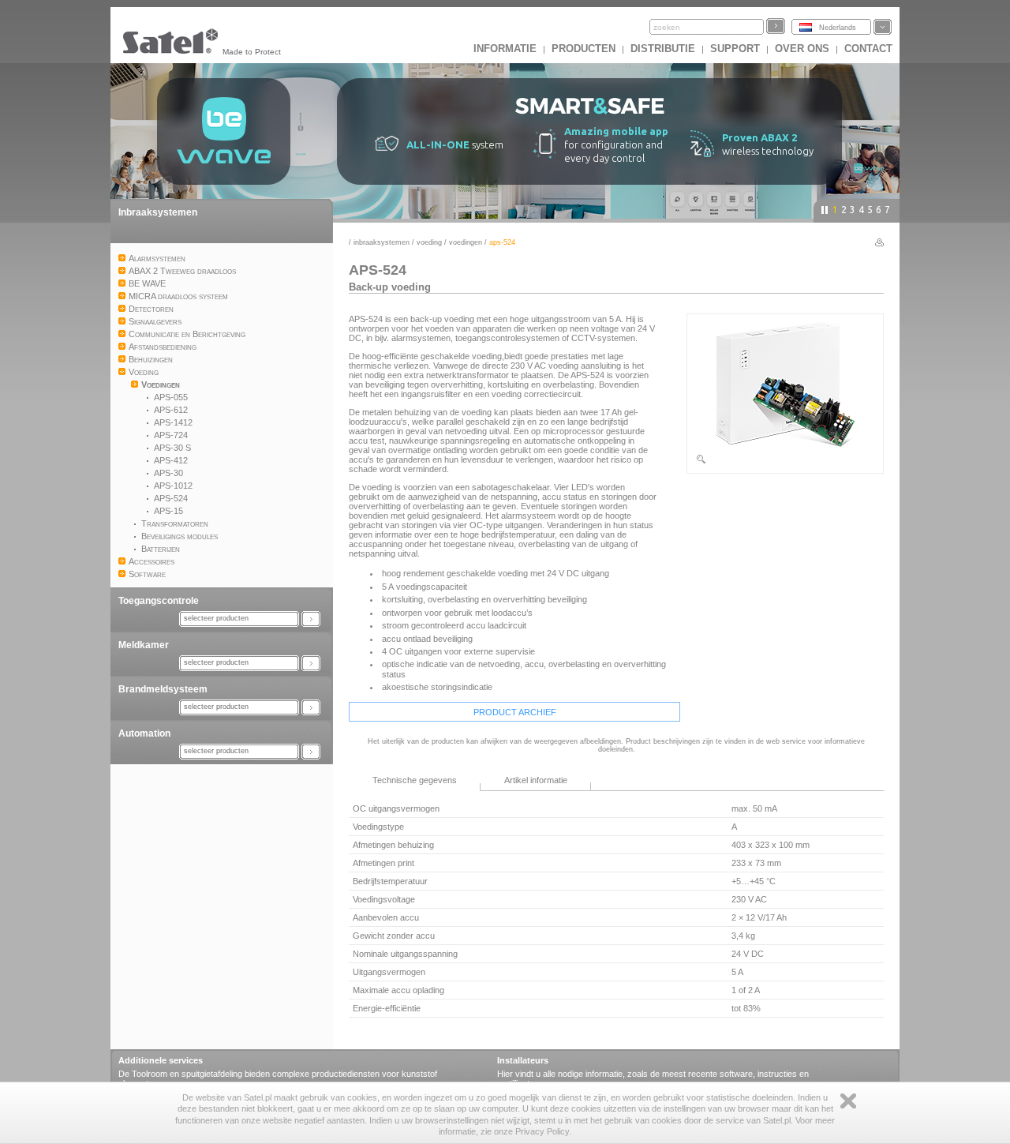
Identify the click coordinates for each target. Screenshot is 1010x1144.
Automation (144, 733)
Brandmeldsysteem (163, 689)
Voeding (429, 242)
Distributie (662, 48)
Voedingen (465, 242)
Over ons (802, 48)
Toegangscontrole (158, 600)
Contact (868, 48)
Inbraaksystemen (157, 212)
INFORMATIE (505, 48)
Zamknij (848, 1100)
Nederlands (837, 28)
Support (735, 48)
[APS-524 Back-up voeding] (785, 462)
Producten (583, 48)
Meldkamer (143, 645)
